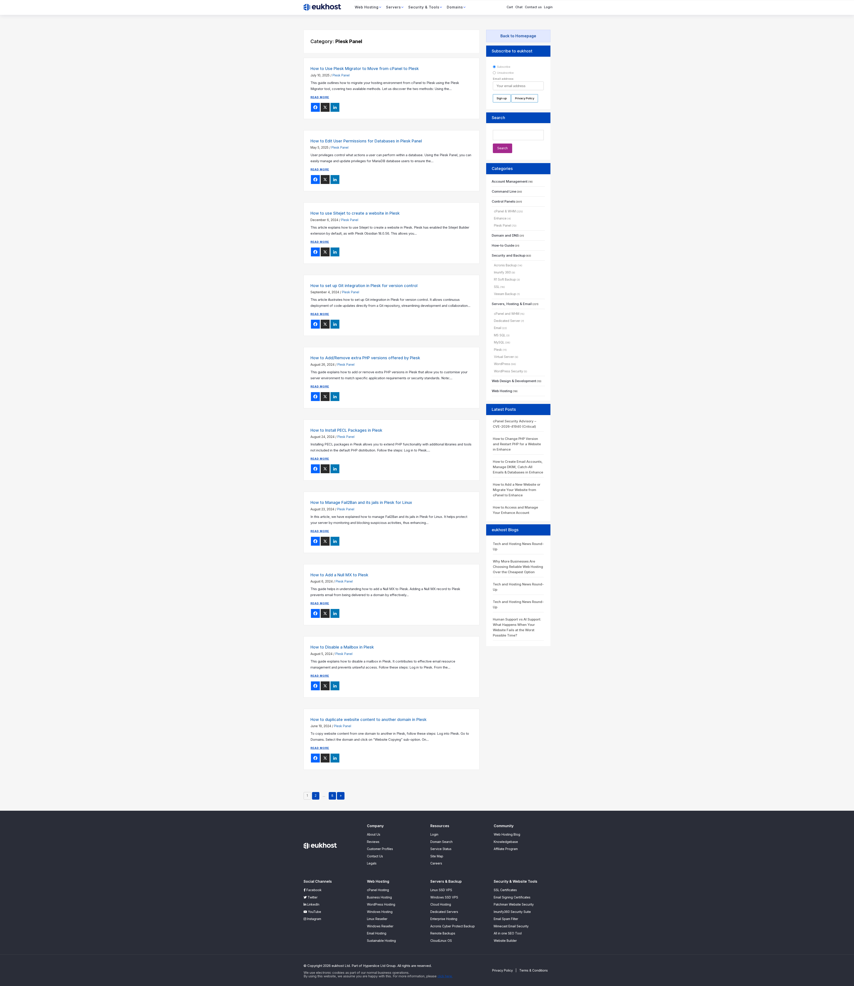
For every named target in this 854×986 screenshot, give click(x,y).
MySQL (499, 342)
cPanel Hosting (378, 890)
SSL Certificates (505, 890)
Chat (519, 7)
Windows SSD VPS (444, 897)
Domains (455, 7)
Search (498, 117)
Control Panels (503, 201)
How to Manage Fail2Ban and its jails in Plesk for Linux (361, 502)
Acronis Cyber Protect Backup (452, 926)
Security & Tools (423, 7)
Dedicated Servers (444, 912)
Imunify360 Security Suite (512, 912)
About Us (373, 834)
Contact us (533, 7)
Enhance (500, 218)
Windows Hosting (380, 912)
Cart (510, 7)
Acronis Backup (505, 265)
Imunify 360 (502, 272)
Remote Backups (442, 933)
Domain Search (441, 842)
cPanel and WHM (506, 313)
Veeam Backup (505, 294)
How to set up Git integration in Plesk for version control (363, 285)
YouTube (314, 912)
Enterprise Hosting (443, 919)
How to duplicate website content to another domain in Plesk (368, 719)
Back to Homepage (518, 36)
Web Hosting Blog (507, 834)
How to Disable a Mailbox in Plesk (342, 647)
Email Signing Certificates (512, 897)
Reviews (373, 842)
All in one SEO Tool (508, 933)
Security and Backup (508, 255)
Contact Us (375, 856)
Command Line (504, 191)
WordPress (502, 364)
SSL (497, 287)
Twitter (312, 897)
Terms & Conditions (533, 970)
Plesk (498, 349)
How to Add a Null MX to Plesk (339, 575)
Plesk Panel (341, 75)
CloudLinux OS (441, 940)
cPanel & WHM (505, 211)
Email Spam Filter (506, 919)
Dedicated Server (507, 321)
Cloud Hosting (440, 904)
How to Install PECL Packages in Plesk (346, 430)
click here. (445, 976)
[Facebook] (315, 107)
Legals (372, 863)
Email (497, 328)
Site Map (436, 856)
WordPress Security (508, 371)
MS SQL (500, 335)
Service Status (440, 849)
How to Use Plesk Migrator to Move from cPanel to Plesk (364, 68)
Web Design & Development (514, 381)
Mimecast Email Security (511, 926)
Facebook (314, 890)
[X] (325, 107)
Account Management (510, 181)
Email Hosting (376, 933)
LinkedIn (312, 904)
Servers (393, 7)
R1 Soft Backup (505, 279)
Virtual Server (504, 357)
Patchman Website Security (514, 904)
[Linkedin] (334, 107)
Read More (319, 97)
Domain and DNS (505, 235)
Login (548, 7)
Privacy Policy (502, 970)
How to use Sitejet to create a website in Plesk (355, 213)
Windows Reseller (380, 926)
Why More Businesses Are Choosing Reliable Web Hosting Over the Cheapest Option (518, 566)
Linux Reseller (377, 919)
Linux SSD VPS (441, 890)
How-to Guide (503, 245)
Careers (436, 863)
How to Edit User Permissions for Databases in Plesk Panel (366, 141)
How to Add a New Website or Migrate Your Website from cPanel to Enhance (516, 489)
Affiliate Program (506, 849)
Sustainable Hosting (381, 940)
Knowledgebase (506, 842)
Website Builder (505, 940)
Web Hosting (367, 7)
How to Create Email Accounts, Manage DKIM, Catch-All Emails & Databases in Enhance (518, 466)
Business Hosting (379, 897)
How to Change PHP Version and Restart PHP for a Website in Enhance (517, 444)
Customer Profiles (380, 849)
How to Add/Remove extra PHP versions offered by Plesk (365, 357)
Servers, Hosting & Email (512, 304)
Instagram (313, 919)
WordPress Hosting (381, 904)
